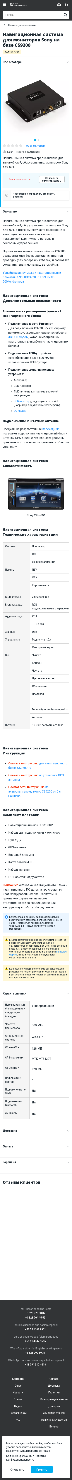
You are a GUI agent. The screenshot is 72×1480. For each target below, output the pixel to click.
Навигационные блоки (22, 25)
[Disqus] (36, 1234)
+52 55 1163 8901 (35, 1329)
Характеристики (14, 993)
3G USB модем (18, 337)
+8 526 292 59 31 (35, 1352)
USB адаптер (22, 401)
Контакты (18, 1378)
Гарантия (9, 1162)
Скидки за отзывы (54, 1412)
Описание (10, 211)
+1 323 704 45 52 (35, 1317)
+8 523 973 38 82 (35, 1313)
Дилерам (54, 1406)
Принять (41, 1469)
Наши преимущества (54, 1419)
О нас (18, 1385)
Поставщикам (18, 1412)
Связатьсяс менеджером (52, 179)
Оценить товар (35, 145)
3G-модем (20, 410)
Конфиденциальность (54, 1399)
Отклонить (17, 1469)
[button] (35, 140)
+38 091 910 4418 (35, 1364)
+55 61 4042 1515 (35, 1341)
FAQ (18, 1419)
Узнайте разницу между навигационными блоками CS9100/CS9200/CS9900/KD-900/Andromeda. (32, 277)
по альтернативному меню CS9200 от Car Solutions (34, 791)
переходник (50, 429)
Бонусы (54, 1426)
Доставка (10, 1130)
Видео (18, 1406)
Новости (18, 1392)
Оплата (8, 1146)
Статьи (18, 1399)
